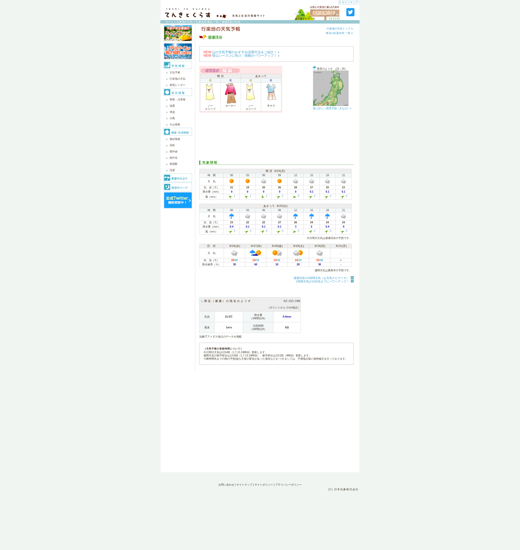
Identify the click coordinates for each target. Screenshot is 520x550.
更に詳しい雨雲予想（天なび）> (332, 108)
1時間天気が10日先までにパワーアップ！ (322, 281)
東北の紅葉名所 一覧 (338, 33)
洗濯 (172, 170)
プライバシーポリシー (288, 484)
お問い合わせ (226, 484)
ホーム (169, 21)
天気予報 (175, 72)
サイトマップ (350, 2)
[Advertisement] (276, 136)
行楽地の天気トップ (339, 28)
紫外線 (174, 151)
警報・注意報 (177, 99)
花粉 (172, 145)
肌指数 (174, 163)
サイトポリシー (264, 484)
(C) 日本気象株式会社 (343, 489)
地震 (172, 105)
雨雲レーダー (177, 85)
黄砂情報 (175, 139)
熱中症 (174, 157)
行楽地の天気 (185, 21)
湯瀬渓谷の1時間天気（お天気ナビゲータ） (321, 278)
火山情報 (175, 124)
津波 (172, 112)
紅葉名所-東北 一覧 (207, 21)
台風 (172, 118)
